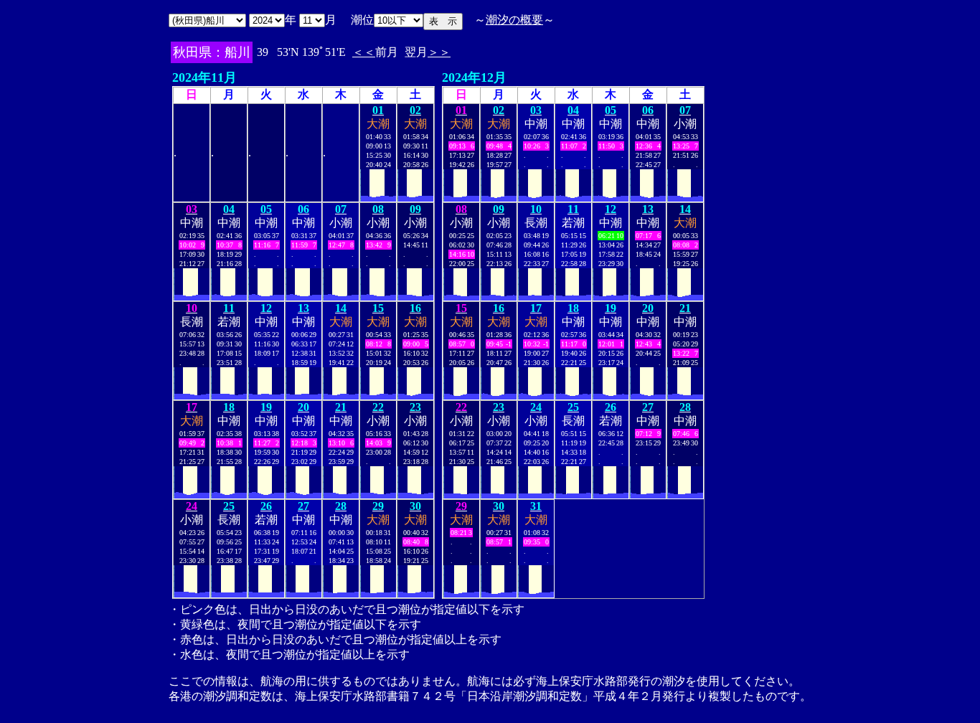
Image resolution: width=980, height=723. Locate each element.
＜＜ (363, 52)
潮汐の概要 (514, 20)
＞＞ (439, 52)
